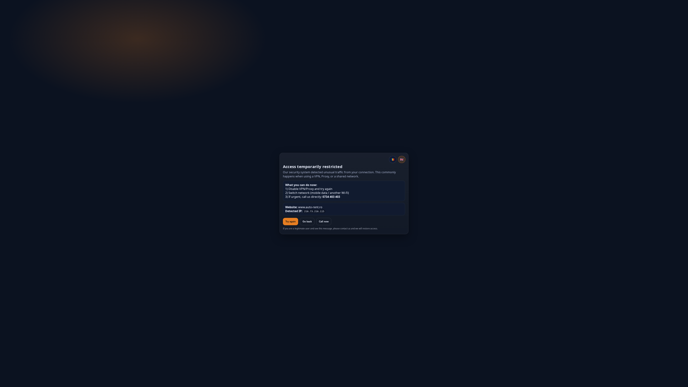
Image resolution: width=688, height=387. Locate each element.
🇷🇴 (393, 159)
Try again (290, 221)
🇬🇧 (401, 159)
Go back (307, 221)
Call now (324, 221)
